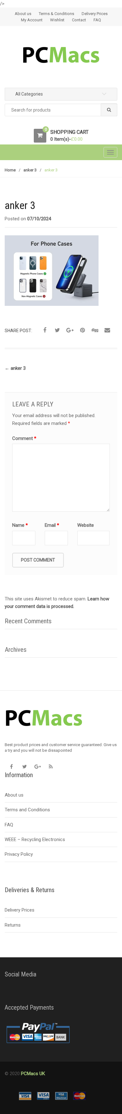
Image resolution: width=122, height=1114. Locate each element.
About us (23, 13)
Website (85, 525)
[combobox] (61, 110)
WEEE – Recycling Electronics (35, 839)
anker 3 (30, 170)
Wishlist (57, 20)
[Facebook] (11, 766)
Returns (13, 925)
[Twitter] (24, 766)
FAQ (97, 20)
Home (10, 170)
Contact (79, 20)
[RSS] (51, 766)
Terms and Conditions (27, 810)
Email (52, 525)
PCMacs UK (32, 1073)
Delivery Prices (95, 13)
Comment (24, 438)
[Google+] (38, 766)
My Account (32, 20)
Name (20, 525)
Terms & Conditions (56, 13)
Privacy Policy (19, 854)
